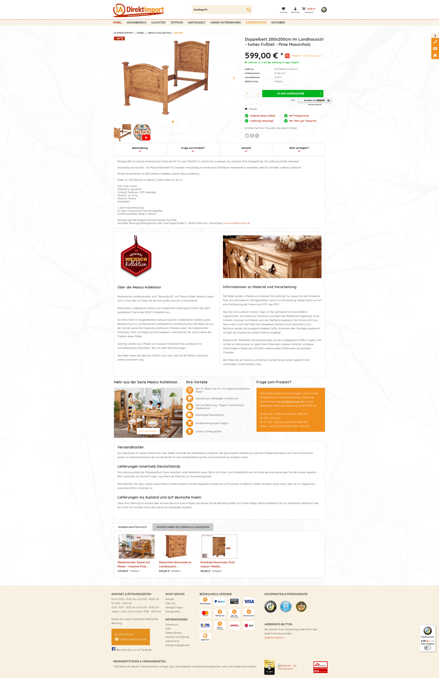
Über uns (170, 603)
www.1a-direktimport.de (237, 223)
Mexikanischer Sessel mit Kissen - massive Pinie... (133, 564)
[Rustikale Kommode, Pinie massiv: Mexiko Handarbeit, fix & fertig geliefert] (219, 546)
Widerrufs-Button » (274, 637)
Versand (246, 148)
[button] (315, 102)
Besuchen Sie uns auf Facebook (133, 649)
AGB (167, 628)
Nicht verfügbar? (299, 148)
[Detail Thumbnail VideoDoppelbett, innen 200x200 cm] (142, 132)
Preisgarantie (172, 611)
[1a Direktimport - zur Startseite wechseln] (139, 10)
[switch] (427, 648)
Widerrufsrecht (173, 632)
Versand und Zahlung (177, 637)
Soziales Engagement (177, 645)
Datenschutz (172, 641)
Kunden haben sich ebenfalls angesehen (183, 527)
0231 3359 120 (309, 405)
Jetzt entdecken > (148, 431)
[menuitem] (222, 9)
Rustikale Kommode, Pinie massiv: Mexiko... (217, 564)
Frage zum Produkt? (193, 148)
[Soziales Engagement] (320, 667)
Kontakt (169, 599)
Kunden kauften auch (132, 527)
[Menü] (433, 627)
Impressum (171, 624)
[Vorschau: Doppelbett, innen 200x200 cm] (122, 132)
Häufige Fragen (174, 607)
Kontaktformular (290, 401)
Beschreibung (140, 148)
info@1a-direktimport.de (133, 639)
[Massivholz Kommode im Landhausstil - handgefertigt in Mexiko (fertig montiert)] (178, 546)
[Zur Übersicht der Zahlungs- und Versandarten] (205, 601)
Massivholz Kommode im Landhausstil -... (175, 564)
